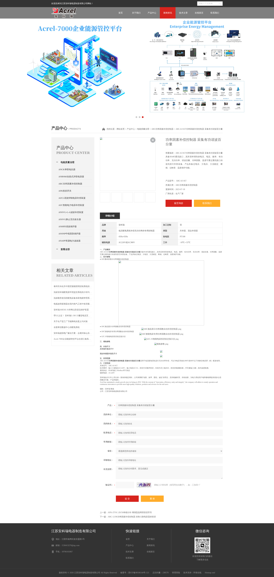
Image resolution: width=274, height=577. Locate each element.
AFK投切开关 (65, 191)
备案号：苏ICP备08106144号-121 (134, 573)
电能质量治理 (143, 129)
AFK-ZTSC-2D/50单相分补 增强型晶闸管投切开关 (130, 512)
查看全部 (65, 249)
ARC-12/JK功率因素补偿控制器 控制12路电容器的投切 (132, 517)
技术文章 (183, 13)
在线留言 (199, 13)
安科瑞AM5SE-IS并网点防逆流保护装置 (71, 310)
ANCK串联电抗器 (67, 169)
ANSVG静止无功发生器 (70, 219)
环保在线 (197, 573)
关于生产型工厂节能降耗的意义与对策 (71, 321)
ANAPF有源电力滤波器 (69, 241)
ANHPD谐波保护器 (68, 226)
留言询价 (178, 203)
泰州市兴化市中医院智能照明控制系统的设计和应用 (73, 286)
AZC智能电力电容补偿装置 (71, 205)
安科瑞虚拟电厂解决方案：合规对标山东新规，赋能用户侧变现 (73, 333)
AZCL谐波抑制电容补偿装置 (72, 198)
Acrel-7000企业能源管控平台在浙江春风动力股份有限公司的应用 (73, 339)
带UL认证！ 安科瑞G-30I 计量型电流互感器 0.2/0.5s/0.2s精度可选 (73, 316)
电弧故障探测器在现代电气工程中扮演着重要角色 (73, 304)
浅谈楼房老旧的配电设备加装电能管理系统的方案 (73, 298)
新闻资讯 (167, 13)
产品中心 (152, 13)
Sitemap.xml (210, 573)
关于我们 (136, 13)
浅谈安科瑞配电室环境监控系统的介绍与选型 (73, 292)
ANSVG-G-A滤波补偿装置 (71, 212)
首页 (120, 13)
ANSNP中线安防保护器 (69, 234)
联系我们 (214, 13)
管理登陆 (176, 573)
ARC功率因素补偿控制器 (162, 129)
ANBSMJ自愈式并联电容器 (71, 176)
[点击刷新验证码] (144, 485)
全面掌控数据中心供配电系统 (67, 327)
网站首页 (121, 129)
